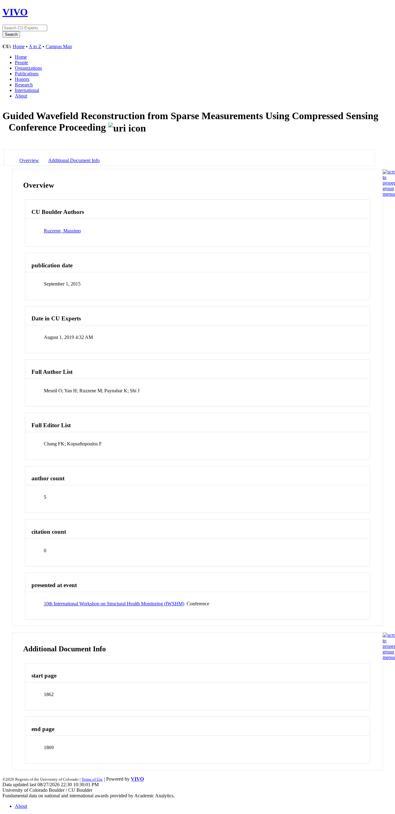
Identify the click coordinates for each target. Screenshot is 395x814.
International (27, 90)
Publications (27, 73)
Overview (29, 160)
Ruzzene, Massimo (62, 230)
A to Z (35, 46)
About (21, 95)
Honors (22, 79)
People (21, 62)
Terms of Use (92, 779)
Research (24, 84)
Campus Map (59, 46)
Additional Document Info (74, 160)
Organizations (28, 68)
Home (19, 46)
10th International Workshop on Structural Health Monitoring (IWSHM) (114, 603)
